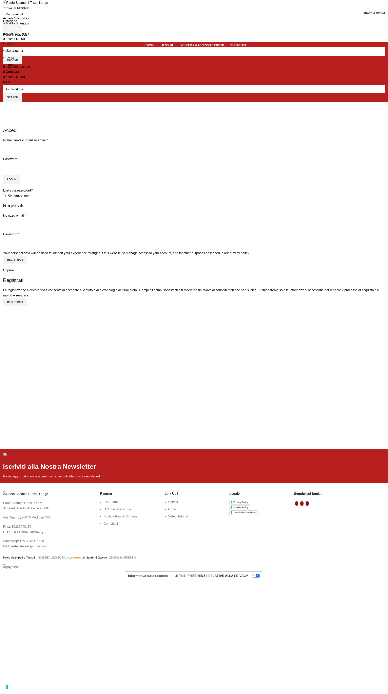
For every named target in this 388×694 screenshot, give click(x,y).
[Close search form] (5, 5)
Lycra (10, 57)
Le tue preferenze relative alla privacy (211, 576)
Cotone (11, 50)
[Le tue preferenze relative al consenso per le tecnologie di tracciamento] (7, 687)
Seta (9, 43)
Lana (10, 72)
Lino (9, 65)
